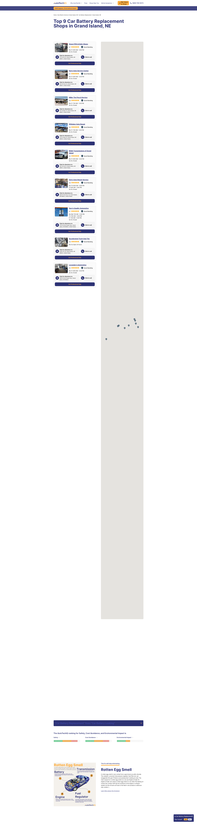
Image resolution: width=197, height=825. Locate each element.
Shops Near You (94, 3)
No (190, 819)
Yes (186, 819)
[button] (135, 320)
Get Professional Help (74, 63)
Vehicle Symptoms (106, 3)
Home (55, 15)
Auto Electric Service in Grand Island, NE (67, 15)
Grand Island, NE (96, 15)
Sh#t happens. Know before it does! (65, 8)
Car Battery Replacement (85, 15)
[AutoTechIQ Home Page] (60, 3)
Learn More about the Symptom (110, 791)
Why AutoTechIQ (75, 3)
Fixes (85, 3)
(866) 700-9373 (137, 3)
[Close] (192, 816)
